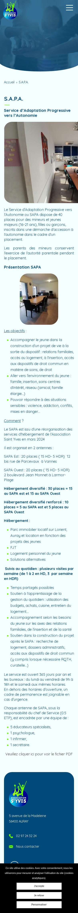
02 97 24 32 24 (26, 836)
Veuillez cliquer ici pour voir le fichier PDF (39, 754)
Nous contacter (27, 846)
